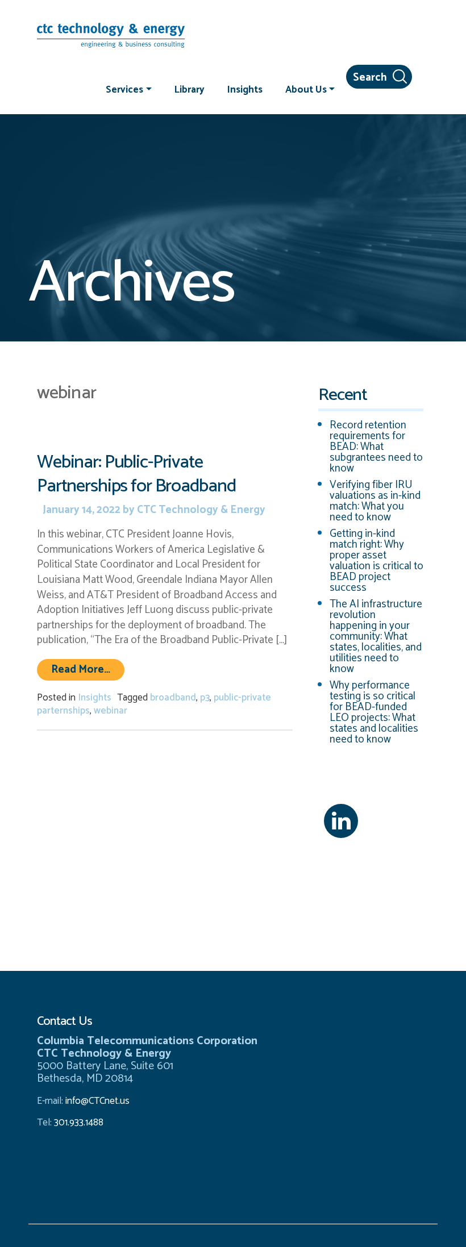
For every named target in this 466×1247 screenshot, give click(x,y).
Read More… (87, 669)
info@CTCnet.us (97, 1101)
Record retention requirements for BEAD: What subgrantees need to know (376, 446)
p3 (205, 698)
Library (189, 89)
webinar (110, 711)
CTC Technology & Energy (200, 510)
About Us (306, 89)
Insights (245, 89)
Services (124, 89)
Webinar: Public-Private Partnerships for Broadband (136, 474)
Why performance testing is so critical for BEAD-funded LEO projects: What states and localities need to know (374, 712)
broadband (173, 698)
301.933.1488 (77, 1123)
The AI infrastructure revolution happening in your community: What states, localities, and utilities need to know (376, 636)
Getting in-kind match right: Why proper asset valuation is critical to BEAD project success (376, 561)
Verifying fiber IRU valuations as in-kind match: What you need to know (375, 501)
